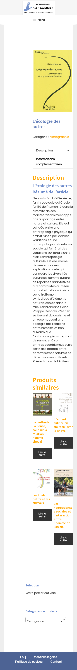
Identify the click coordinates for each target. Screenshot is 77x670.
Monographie (59, 137)
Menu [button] (41, 19)
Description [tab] (44, 150)
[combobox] (45, 619)
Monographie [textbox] (44, 621)
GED (38, 8)
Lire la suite (42, 453)
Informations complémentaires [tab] (49, 161)
